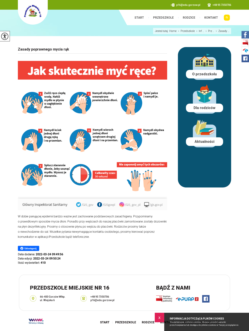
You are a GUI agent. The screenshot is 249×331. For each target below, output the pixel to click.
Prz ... (209, 31)
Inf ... (200, 31)
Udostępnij (30, 248)
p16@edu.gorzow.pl (188, 4)
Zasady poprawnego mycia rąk (43, 49)
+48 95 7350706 (222, 4)
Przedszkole (163, 17)
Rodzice (189, 17)
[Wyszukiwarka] (227, 19)
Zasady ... (222, 31)
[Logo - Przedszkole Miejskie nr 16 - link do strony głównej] (33, 12)
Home (172, 31)
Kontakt (211, 17)
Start (139, 17)
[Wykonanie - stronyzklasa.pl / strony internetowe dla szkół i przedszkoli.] (36, 322)
